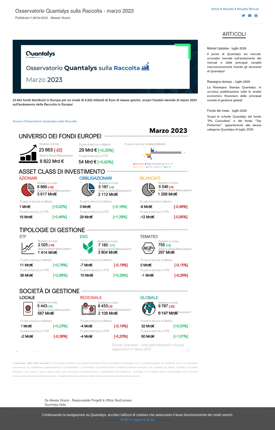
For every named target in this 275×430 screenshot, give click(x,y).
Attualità (228, 9)
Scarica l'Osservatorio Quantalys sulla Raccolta (45, 121)
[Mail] (249, 15)
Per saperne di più (141, 420)
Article (215, 9)
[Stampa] (256, 15)
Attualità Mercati (248, 9)
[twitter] (243, 15)
